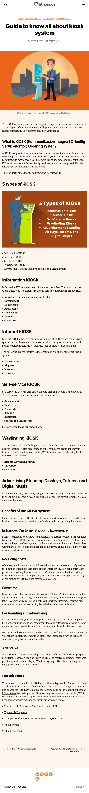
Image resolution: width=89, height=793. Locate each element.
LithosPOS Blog (19, 787)
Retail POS (48, 18)
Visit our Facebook (12, 731)
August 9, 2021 (55, 41)
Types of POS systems (15, 712)
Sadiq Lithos (38, 41)
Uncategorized (63, 18)
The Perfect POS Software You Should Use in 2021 (30, 706)
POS (38, 664)
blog (20, 18)
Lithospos (12, 696)
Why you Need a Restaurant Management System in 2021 (35, 718)
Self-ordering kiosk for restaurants (22, 427)
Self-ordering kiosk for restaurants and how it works (32, 173)
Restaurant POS (33, 18)
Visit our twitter (10, 724)
